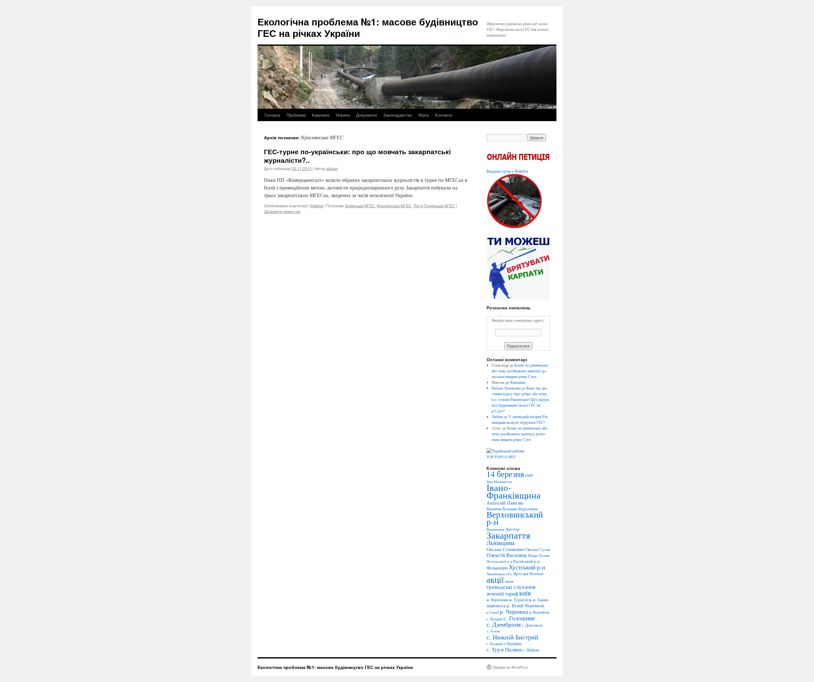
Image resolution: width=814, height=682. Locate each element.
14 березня (505, 473)
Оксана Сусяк (538, 549)
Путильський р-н (499, 561)
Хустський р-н (527, 567)
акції (495, 579)
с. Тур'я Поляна (504, 649)
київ (525, 593)
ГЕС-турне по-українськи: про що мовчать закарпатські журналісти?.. (357, 156)
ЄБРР (529, 475)
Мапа (423, 115)
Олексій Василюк (506, 555)
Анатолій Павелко (505, 502)
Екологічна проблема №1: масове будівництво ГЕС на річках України (368, 27)
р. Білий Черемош (525, 605)
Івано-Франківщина (513, 491)
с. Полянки (494, 644)
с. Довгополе (532, 625)
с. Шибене (531, 649)
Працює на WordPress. (511, 667)
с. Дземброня (503, 624)
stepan (332, 168)
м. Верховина (497, 599)
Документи (366, 115)
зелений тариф (502, 593)
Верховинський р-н (514, 518)
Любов (497, 416)
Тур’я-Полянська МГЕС (434, 205)
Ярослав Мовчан (528, 573)
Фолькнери (497, 568)
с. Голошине (519, 618)
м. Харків (540, 599)
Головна (272, 115)
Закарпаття (508, 535)
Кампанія (320, 115)
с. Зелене (493, 631)
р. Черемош (514, 611)
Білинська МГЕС (360, 205)
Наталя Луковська (506, 387)
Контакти (443, 115)
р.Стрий (492, 612)
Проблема (296, 115)
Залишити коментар (282, 211)
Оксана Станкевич (505, 549)
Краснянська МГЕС (394, 205)
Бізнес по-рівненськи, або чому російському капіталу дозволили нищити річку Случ (520, 370)
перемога (496, 605)
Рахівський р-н (526, 561)
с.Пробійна (512, 643)
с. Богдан (494, 619)
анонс (509, 581)
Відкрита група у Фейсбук (507, 171)
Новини (343, 115)
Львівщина (500, 543)
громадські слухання (510, 586)
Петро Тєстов (538, 555)
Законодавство (397, 115)
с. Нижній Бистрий (512, 637)
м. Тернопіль (520, 600)
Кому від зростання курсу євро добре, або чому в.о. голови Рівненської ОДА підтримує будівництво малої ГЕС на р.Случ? (521, 399)
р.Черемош (539, 612)
